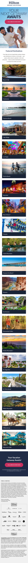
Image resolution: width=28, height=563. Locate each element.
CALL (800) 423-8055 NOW (14, 21)
